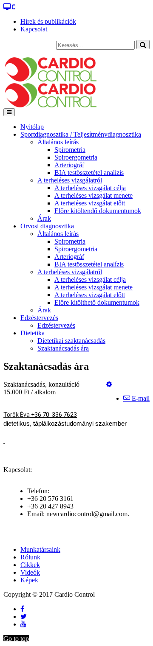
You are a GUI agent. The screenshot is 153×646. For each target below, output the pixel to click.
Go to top (16, 638)
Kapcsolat (33, 29)
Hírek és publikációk (48, 21)
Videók (30, 572)
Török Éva (16, 414)
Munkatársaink (40, 549)
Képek (29, 580)
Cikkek (30, 564)
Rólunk (30, 557)
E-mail (140, 398)
